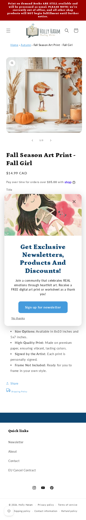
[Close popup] (74, 201)
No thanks (18, 318)
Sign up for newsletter (43, 307)
